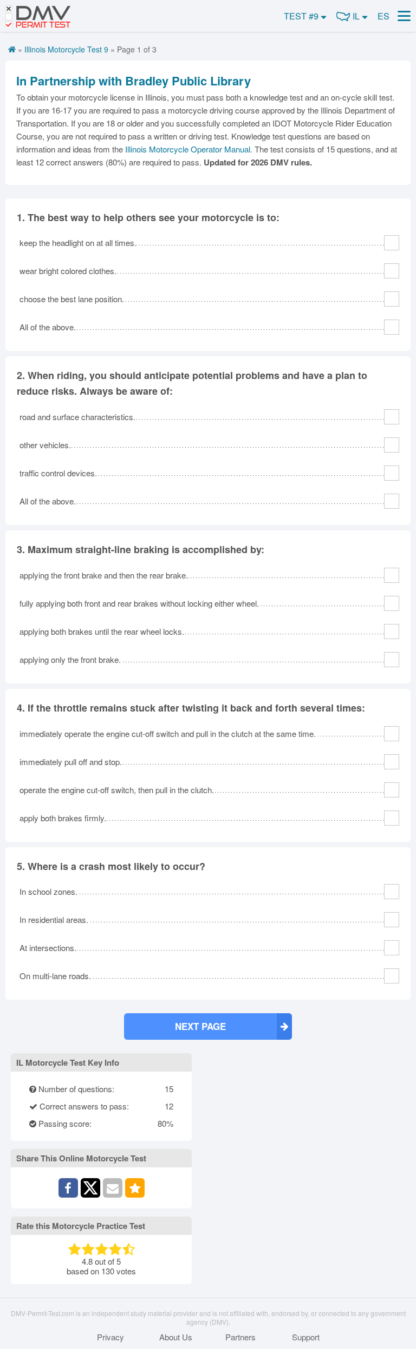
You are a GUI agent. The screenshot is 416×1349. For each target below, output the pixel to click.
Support (306, 1337)
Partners (240, 1337)
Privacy (110, 1337)
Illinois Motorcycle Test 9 (66, 49)
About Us (175, 1337)
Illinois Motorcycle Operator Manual (187, 149)
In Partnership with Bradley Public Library (133, 80)
